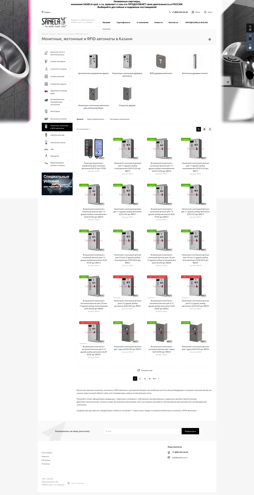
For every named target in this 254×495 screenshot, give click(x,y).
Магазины (46, 460)
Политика (46, 463)
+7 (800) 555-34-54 (180, 12)
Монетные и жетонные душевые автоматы (127, 74)
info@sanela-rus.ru (179, 457)
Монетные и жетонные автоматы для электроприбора (93, 106)
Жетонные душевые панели (195, 73)
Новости (45, 456)
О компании (47, 452)
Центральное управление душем (93, 73)
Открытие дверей (127, 105)
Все (154, 378)
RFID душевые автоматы (161, 73)
